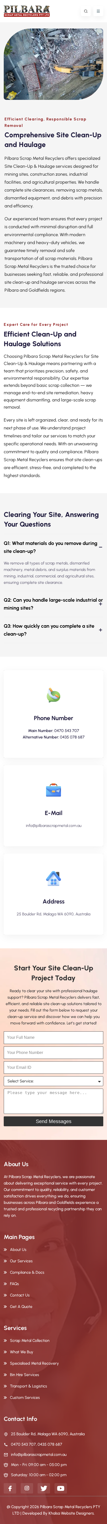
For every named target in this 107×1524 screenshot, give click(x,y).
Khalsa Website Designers (71, 1513)
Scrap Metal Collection (30, 1340)
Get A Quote (21, 1306)
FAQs (14, 1283)
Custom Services (25, 1397)
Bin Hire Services (24, 1374)
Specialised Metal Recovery (34, 1363)
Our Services (21, 1261)
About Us (18, 1249)
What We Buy (21, 1352)
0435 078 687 (72, 737)
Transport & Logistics (28, 1386)
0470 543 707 (66, 730)
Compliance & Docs (27, 1272)
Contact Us (20, 1295)
